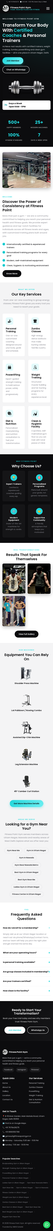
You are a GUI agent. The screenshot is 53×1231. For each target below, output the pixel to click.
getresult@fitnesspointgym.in (18, 1136)
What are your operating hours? (20, 952)
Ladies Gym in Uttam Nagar (26, 887)
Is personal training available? (19, 962)
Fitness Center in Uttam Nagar (26, 894)
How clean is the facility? (16, 990)
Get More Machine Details (26, 803)
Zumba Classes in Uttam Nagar (15, 1202)
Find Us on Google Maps (15, 1123)
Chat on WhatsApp (16, 69)
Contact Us (7, 1099)
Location (6, 1095)
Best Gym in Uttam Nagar (26, 872)
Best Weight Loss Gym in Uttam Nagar (17, 1212)
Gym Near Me (13, 850)
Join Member (12, 60)
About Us (6, 1087)
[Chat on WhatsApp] (46, 1224)
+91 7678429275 (12, 1127)
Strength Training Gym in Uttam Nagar (17, 1168)
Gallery (5, 1091)
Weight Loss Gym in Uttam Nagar (15, 1197)
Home (5, 1083)
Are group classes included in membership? (25, 971)
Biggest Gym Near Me (11, 1216)
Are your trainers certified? (17, 981)
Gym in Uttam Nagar (36, 850)
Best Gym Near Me (26, 879)
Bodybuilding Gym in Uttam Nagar (16, 1163)
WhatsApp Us (38, 1030)
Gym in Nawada (26, 857)
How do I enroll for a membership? (20, 927)
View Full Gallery (27, 634)
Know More (11, 273)
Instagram (22, 1070)
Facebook (8, 1070)
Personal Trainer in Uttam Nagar (15, 1178)
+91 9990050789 (12, 1132)
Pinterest (35, 1070)
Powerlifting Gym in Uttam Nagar (15, 1173)
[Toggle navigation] (48, 8)
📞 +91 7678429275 (12, 2)
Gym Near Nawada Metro (26, 865)
